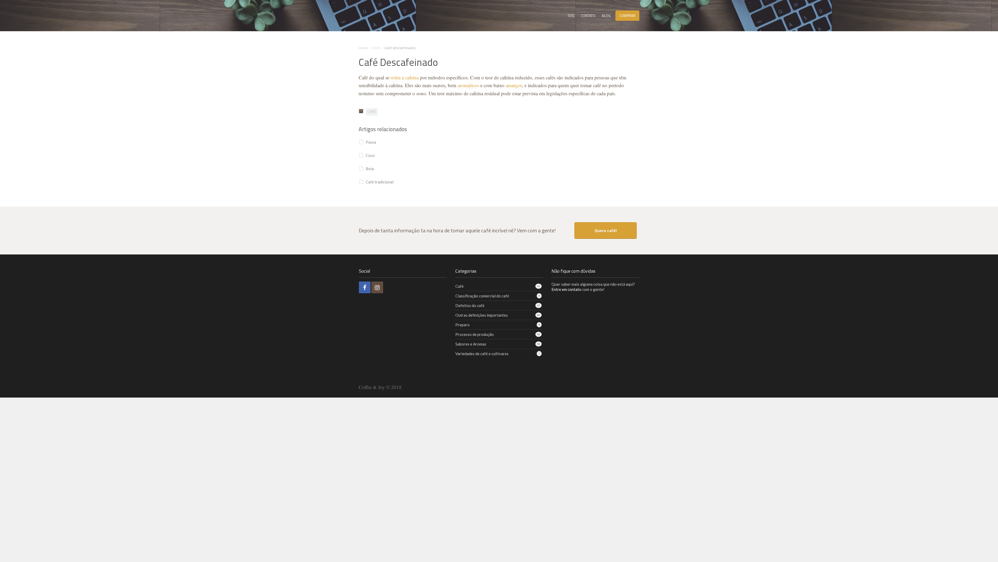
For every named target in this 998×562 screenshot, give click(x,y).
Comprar (627, 15)
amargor (514, 85)
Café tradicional (379, 182)
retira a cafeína (405, 77)
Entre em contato (566, 289)
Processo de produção (474, 334)
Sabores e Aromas (470, 344)
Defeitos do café (469, 305)
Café (376, 48)
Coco (370, 155)
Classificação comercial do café (482, 295)
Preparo (462, 324)
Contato (588, 15)
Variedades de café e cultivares (482, 353)
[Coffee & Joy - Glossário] (388, 14)
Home (363, 48)
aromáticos (468, 85)
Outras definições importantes (481, 315)
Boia (370, 168)
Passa (371, 142)
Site (571, 15)
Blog (606, 15)
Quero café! (606, 230)
